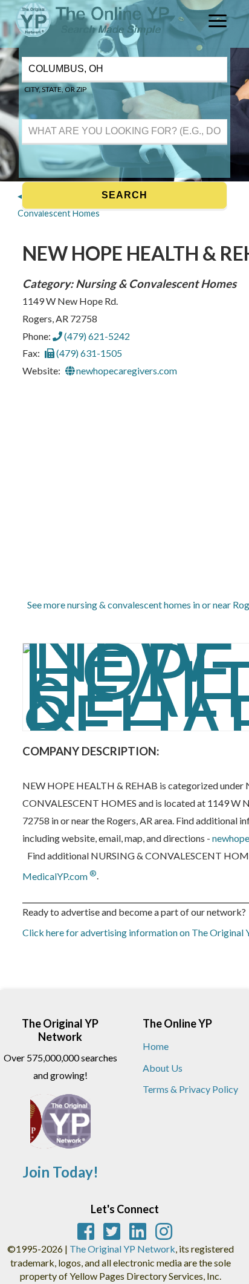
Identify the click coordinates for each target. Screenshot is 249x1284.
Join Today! (60, 1172)
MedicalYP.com (59, 876)
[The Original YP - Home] (86, 38)
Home (156, 1046)
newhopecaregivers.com (125, 370)
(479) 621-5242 (96, 336)
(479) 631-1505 (88, 353)
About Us (163, 1068)
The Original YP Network (122, 1248)
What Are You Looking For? (67, 117)
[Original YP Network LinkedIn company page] (137, 1231)
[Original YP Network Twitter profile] (111, 1231)
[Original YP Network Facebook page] (85, 1231)
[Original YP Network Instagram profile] (163, 1231)
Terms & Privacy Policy (190, 1089)
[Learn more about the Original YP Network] (60, 1127)
